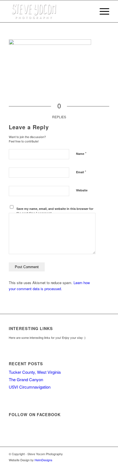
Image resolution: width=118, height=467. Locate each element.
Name (81, 153)
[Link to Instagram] (97, 454)
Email (81, 171)
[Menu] (101, 11)
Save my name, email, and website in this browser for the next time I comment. (54, 211)
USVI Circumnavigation (29, 387)
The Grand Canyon (26, 379)
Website (82, 190)
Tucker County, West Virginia (35, 372)
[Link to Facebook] (89, 454)
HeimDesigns (43, 460)
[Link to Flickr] (105, 454)
